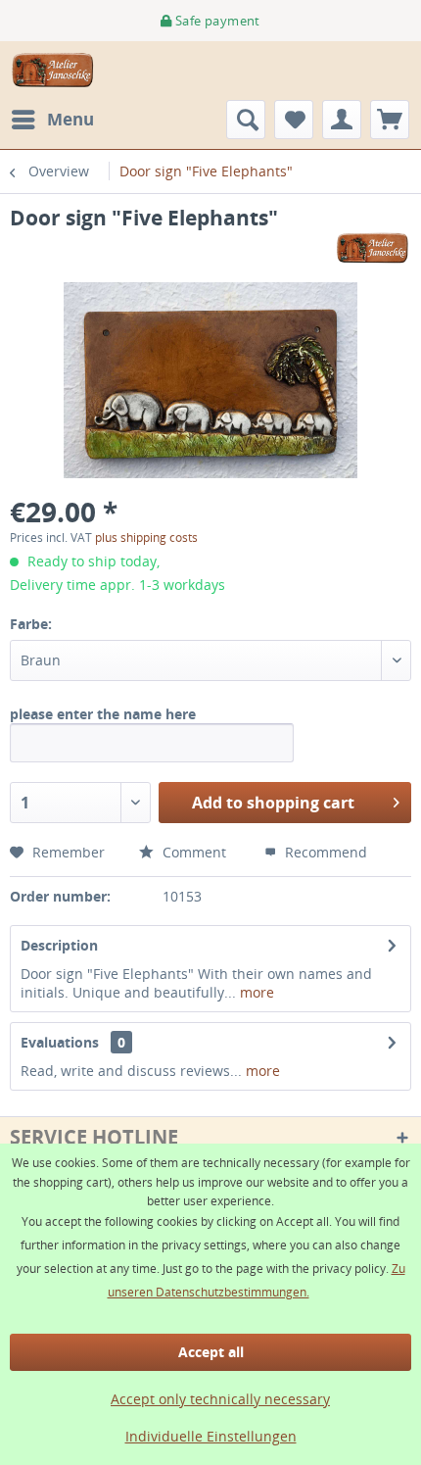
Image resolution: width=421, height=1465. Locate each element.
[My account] (341, 119)
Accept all (211, 1352)
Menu (70, 119)
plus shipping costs (146, 537)
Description (59, 945)
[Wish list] (293, 119)
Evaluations (60, 1042)
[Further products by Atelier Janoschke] (373, 248)
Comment (192, 852)
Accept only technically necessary (220, 1399)
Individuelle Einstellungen (211, 1436)
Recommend (324, 852)
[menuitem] (52, 119)
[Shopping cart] (389, 119)
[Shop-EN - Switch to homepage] (53, 70)
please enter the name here (103, 714)
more (255, 992)
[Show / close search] (245, 119)
